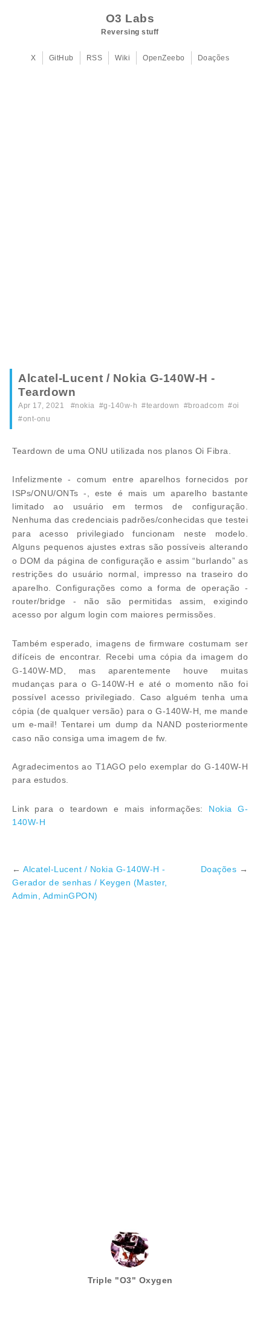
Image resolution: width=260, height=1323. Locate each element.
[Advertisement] (130, 221)
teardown (163, 405)
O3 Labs (130, 18)
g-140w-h (120, 405)
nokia (85, 405)
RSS (94, 58)
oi (236, 405)
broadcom (206, 405)
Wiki (122, 58)
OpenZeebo (164, 58)
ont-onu (37, 419)
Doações (214, 58)
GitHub (61, 58)
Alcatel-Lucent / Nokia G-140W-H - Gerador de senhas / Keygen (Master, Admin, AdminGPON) (89, 882)
